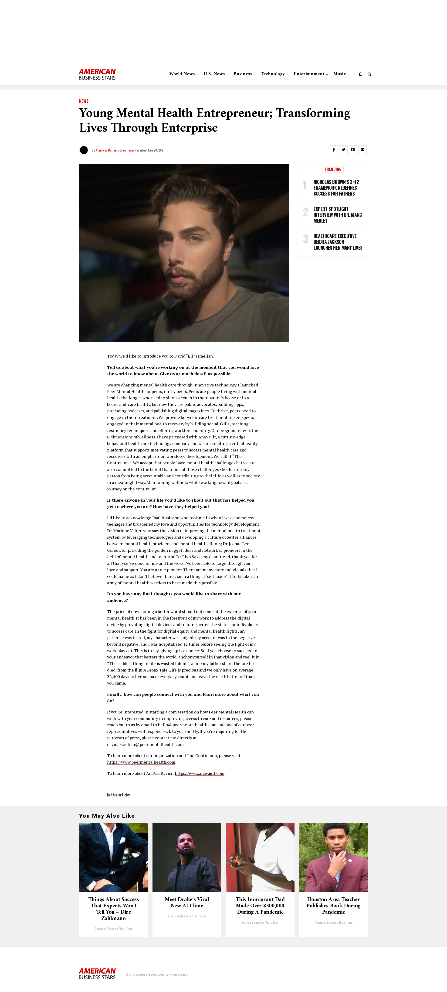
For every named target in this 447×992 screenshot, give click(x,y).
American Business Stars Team (115, 150)
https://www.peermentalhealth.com (141, 762)
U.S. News (214, 74)
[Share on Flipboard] (353, 149)
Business (243, 74)
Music (339, 74)
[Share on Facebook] (334, 149)
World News (182, 74)
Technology (273, 74)
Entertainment (309, 74)
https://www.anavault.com (199, 773)
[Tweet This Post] (343, 149)
